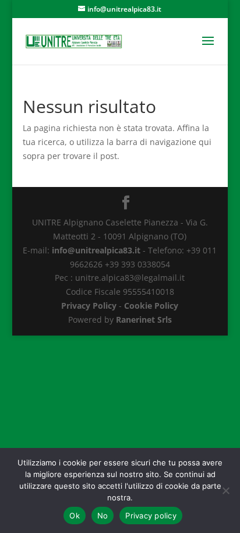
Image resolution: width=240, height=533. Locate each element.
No (102, 515)
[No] (225, 490)
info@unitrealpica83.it (96, 250)
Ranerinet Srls (144, 319)
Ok (74, 515)
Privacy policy (151, 515)
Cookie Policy (151, 305)
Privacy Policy (89, 305)
